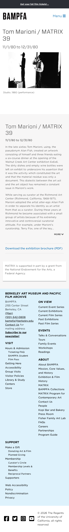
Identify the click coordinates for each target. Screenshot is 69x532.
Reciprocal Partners (19, 474)
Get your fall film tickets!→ (34, 4)
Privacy (10, 497)
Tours (41, 339)
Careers (43, 426)
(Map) (9, 313)
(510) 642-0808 (15, 317)
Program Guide (47, 434)
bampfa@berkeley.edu (19, 320)
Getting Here (13, 363)
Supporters (12, 477)
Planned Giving (16, 455)
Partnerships (46, 430)
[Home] (18, 16)
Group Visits (13, 371)
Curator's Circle (17, 463)
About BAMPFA (48, 364)
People (42, 405)
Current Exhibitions (50, 311)
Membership (13, 458)
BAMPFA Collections (51, 389)
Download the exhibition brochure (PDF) (33, 248)
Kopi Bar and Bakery (51, 410)
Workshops (45, 347)
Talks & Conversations (52, 335)
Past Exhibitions (48, 319)
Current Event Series (51, 307)
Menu (58, 16)
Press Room (46, 414)
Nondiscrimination (16, 493)
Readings (44, 351)
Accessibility (13, 367)
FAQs (41, 422)
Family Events (47, 343)
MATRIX (43, 385)
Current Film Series (50, 315)
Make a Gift (12, 447)
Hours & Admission (17, 348)
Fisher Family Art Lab (52, 418)
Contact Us (12, 324)
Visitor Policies (14, 375)
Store (8, 388)
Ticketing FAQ (16, 352)
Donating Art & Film (19, 451)
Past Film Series (48, 323)
